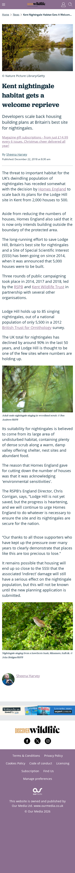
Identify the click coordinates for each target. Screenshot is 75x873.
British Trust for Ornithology (26, 327)
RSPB (18, 286)
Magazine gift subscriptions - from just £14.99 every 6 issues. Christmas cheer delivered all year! (35, 141)
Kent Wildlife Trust (48, 286)
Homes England (52, 189)
